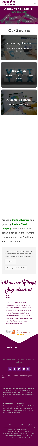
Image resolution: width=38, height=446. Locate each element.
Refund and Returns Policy (25, 437)
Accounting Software (13, 429)
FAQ (23, 435)
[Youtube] (23, 369)
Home (11, 424)
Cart (31, 435)
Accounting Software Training (10, 433)
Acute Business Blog (25, 433)
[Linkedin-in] (10, 369)
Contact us (10, 261)
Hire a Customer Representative (13, 435)
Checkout (8, 437)
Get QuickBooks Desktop (12, 431)
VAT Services (6, 427)
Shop (27, 435)
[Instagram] (28, 369)
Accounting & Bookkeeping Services (24, 424)
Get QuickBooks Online (25, 431)
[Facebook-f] (14, 369)
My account (15, 437)
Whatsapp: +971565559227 (16, 268)
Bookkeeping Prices (29, 427)
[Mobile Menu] (34, 3)
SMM (32, 433)
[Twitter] (19, 369)
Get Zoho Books (24, 429)
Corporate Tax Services (16, 427)
